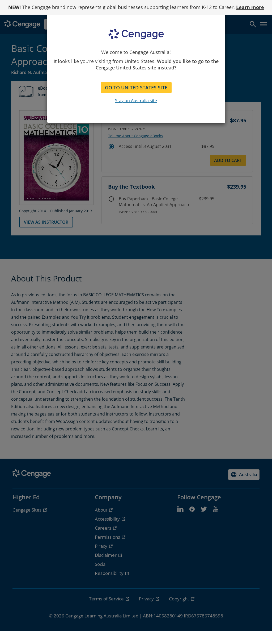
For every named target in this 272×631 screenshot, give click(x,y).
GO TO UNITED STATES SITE (136, 87)
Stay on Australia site (136, 100)
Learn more (250, 7)
